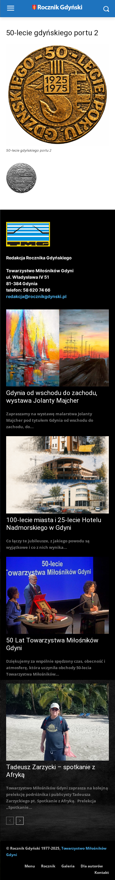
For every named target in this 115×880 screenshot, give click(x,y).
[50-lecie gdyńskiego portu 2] (57, 144)
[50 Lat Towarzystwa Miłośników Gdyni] (57, 595)
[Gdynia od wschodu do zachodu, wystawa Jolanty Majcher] (57, 347)
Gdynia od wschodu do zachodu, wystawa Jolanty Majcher (51, 396)
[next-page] (20, 821)
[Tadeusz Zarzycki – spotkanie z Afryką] (57, 722)
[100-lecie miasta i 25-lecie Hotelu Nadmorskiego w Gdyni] (57, 474)
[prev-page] (10, 821)
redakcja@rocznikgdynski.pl (36, 296)
